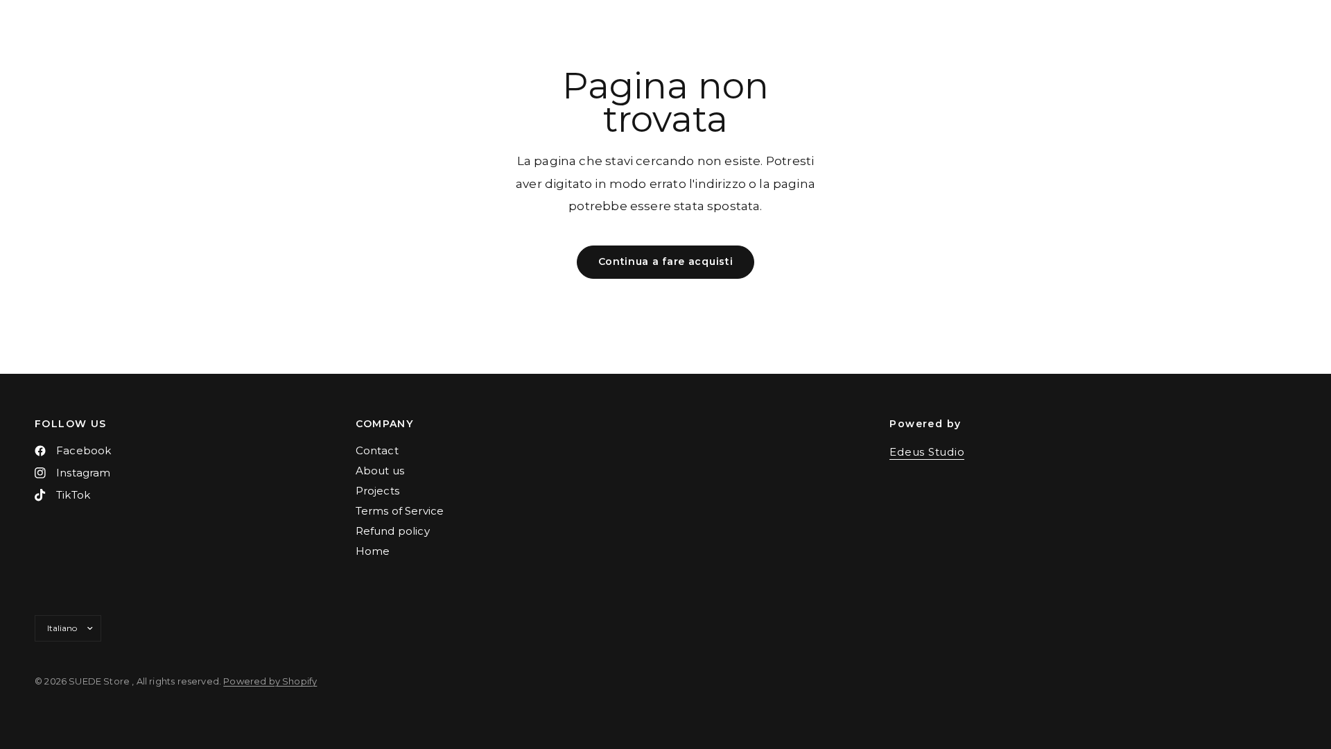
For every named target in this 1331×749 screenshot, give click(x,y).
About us (380, 470)
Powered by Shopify (270, 681)
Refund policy (393, 530)
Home (373, 551)
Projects (377, 490)
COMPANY (385, 424)
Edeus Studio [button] (926, 452)
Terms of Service (400, 510)
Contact (377, 450)
